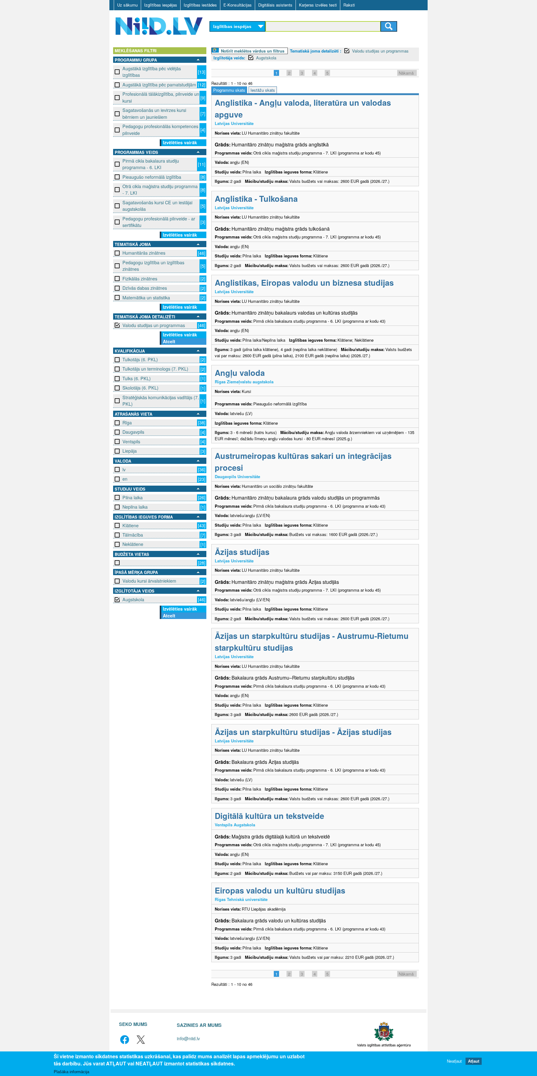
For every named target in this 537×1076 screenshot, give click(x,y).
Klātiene (130, 525)
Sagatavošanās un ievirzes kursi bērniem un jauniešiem (154, 113)
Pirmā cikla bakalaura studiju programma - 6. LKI (150, 164)
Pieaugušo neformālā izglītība (151, 177)
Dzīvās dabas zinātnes (144, 288)
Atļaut (473, 1061)
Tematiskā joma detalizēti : (315, 51)
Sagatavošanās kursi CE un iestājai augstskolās (157, 205)
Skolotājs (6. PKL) (140, 388)
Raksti (349, 5)
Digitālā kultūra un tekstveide (269, 815)
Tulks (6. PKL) (136, 378)
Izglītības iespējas (160, 5)
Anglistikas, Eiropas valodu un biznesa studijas (304, 282)
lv (124, 469)
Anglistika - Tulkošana (256, 198)
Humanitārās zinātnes (143, 253)
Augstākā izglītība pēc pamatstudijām (159, 84)
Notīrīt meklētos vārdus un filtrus (252, 51)
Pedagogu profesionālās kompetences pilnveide (160, 129)
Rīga (127, 422)
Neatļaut (454, 1061)
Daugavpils (133, 432)
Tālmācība (132, 535)
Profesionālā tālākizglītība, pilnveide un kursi (160, 97)
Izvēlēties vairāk (180, 142)
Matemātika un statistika (146, 297)
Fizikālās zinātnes (139, 278)
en (124, 479)
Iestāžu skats (262, 90)
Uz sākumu (127, 5)
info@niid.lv (188, 1038)
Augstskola (133, 599)
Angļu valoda (240, 372)
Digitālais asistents (275, 5)
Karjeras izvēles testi (318, 5)
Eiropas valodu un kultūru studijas (280, 890)
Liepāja (129, 451)
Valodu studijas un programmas (153, 325)
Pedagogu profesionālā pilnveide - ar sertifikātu (158, 221)
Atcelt (169, 341)
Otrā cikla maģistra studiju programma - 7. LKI (160, 189)
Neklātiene (132, 544)
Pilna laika (132, 497)
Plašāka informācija (71, 1071)
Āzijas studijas (242, 551)
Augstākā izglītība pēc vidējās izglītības (151, 71)
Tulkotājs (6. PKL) (140, 359)
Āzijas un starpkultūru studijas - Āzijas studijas (303, 731)
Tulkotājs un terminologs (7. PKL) (155, 369)
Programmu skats (229, 90)
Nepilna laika (135, 507)
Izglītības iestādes (200, 5)
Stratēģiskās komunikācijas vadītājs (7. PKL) (160, 400)
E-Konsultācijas (237, 5)
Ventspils (131, 441)
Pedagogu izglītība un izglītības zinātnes (153, 265)
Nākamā (406, 73)
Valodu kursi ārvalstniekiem (149, 581)
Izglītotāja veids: (229, 58)
